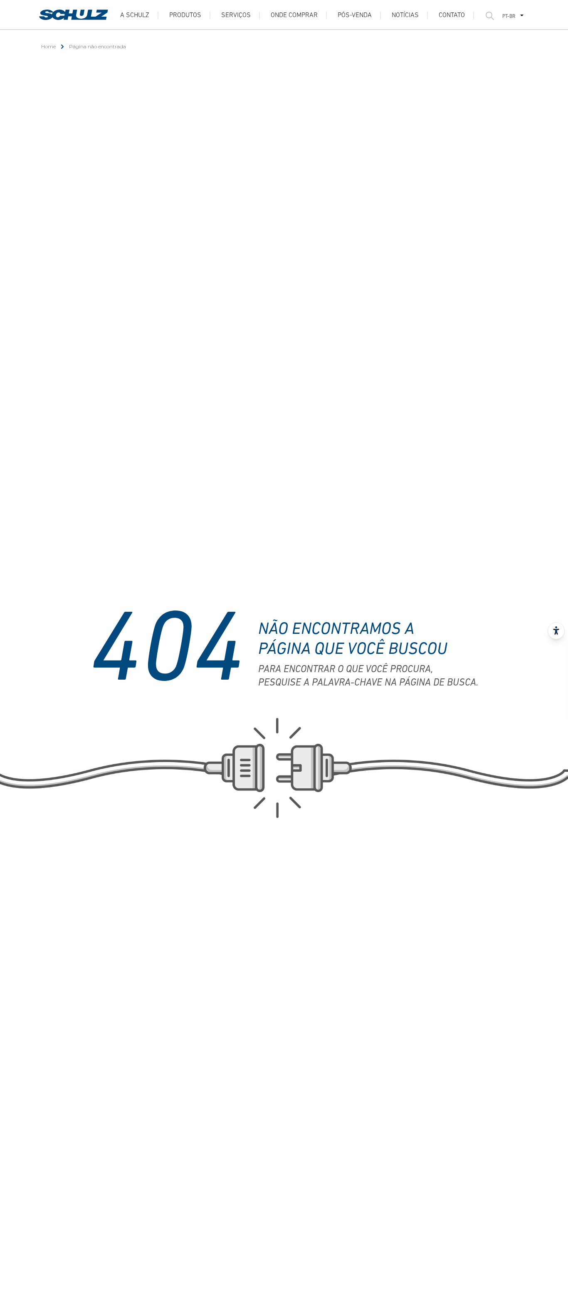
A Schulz (134, 15)
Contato (452, 15)
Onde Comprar (294, 15)
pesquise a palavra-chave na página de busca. (368, 683)
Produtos (185, 15)
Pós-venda (355, 15)
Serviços (236, 15)
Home (48, 46)
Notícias (405, 15)
